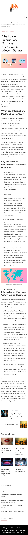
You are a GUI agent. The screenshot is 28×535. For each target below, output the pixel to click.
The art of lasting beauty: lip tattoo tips (6, 450)
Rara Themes (7, 532)
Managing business (8, 31)
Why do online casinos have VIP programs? (13, 491)
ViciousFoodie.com (18, 528)
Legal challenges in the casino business (12, 511)
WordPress (21, 532)
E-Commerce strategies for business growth (11, 496)
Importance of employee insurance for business (12, 507)
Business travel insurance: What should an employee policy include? (13, 501)
